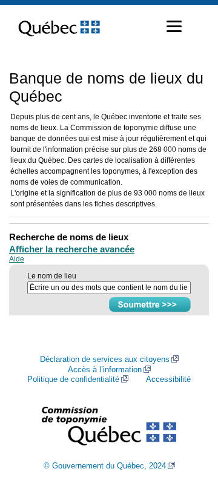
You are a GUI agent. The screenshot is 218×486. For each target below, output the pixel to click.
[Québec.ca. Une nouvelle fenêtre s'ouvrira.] (59, 26)
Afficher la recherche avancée (71, 249)
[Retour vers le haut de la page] (188, 419)
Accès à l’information (105, 370)
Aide (16, 259)
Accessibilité (168, 379)
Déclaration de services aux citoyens (105, 359)
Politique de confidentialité (73, 379)
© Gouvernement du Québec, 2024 (105, 466)
